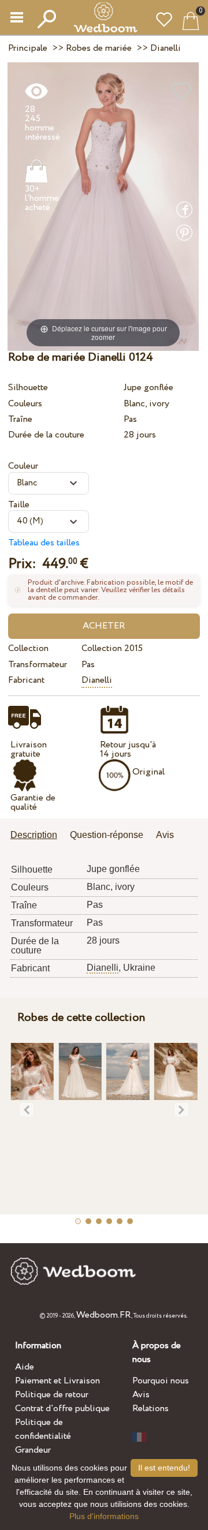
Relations (150, 1408)
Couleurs (25, 403)
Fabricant (26, 680)
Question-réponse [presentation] (106, 835)
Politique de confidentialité (43, 1429)
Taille (18, 504)
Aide (24, 1367)
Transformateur (37, 664)
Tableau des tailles (44, 542)
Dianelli (96, 680)
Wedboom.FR (103, 1315)
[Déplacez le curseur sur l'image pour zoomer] (103, 206)
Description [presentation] (33, 835)
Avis (141, 1394)
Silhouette (28, 387)
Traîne (20, 419)
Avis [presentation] (165, 835)
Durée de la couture (46, 434)
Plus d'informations (104, 1516)
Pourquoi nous (160, 1380)
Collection (28, 648)
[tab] (37, 836)
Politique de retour (51, 1394)
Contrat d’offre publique (62, 1408)
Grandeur (33, 1450)
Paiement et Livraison (57, 1380)
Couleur (23, 466)
